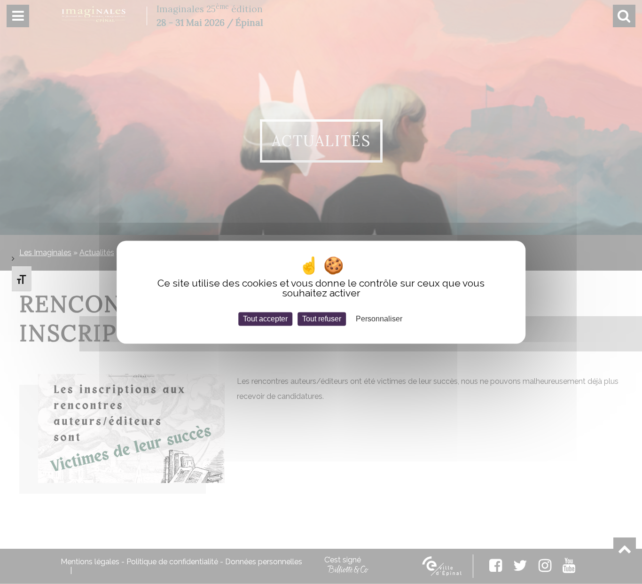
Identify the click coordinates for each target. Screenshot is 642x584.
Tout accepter (265, 319)
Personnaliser (379, 319)
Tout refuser (321, 319)
